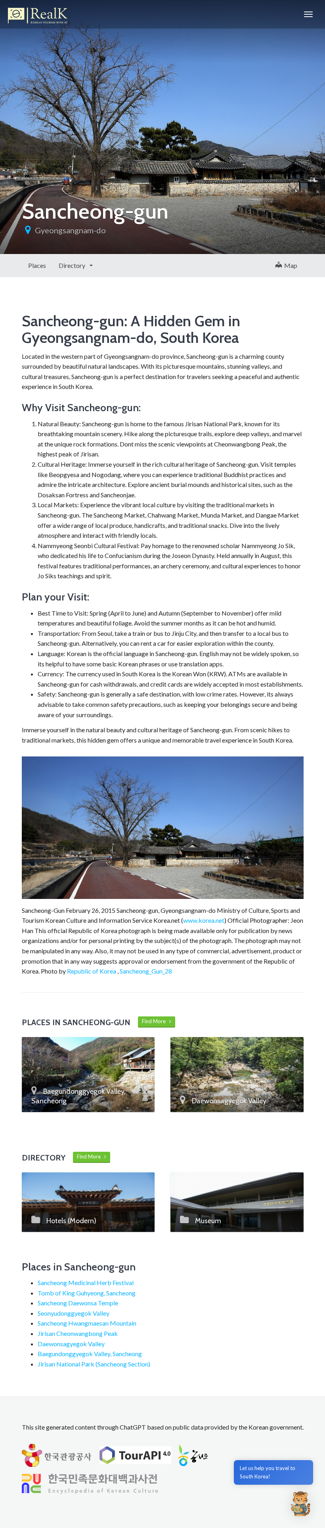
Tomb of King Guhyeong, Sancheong (87, 1293)
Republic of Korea (91, 971)
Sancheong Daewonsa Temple (78, 1303)
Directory (72, 265)
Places (37, 265)
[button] (300, 1503)
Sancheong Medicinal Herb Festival (86, 1282)
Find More (155, 1021)
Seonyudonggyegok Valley (73, 1313)
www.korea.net (203, 920)
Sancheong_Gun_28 (146, 971)
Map (289, 265)
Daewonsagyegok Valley (71, 1343)
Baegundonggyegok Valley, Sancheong (90, 1353)
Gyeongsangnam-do (70, 230)
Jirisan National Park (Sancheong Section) (94, 1364)
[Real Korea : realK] (37, 14)
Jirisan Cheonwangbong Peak (78, 1333)
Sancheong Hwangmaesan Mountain (87, 1323)
